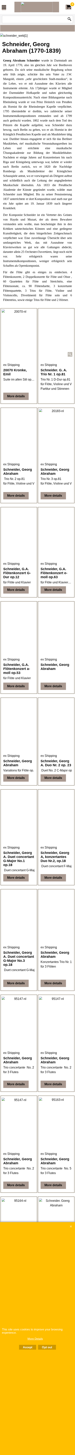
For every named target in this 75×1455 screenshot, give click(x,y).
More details (16, 396)
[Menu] (4, 7)
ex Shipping (11, 364)
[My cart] (68, 7)
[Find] (69, 19)
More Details (35, 1338)
